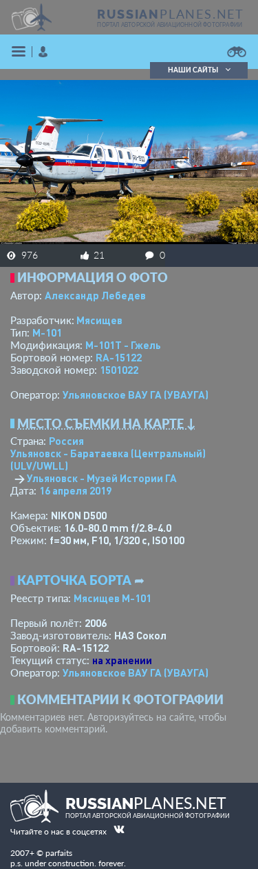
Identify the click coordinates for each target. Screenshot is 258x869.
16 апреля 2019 (75, 490)
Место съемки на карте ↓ (106, 423)
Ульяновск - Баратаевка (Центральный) (108, 459)
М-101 (47, 332)
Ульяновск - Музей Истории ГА (102, 478)
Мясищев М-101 (112, 598)
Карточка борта (74, 580)
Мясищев (99, 320)
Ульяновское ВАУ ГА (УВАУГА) (135, 394)
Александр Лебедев (95, 295)
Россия (66, 440)
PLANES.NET (170, 13)
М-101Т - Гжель (123, 345)
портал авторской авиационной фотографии (169, 24)
